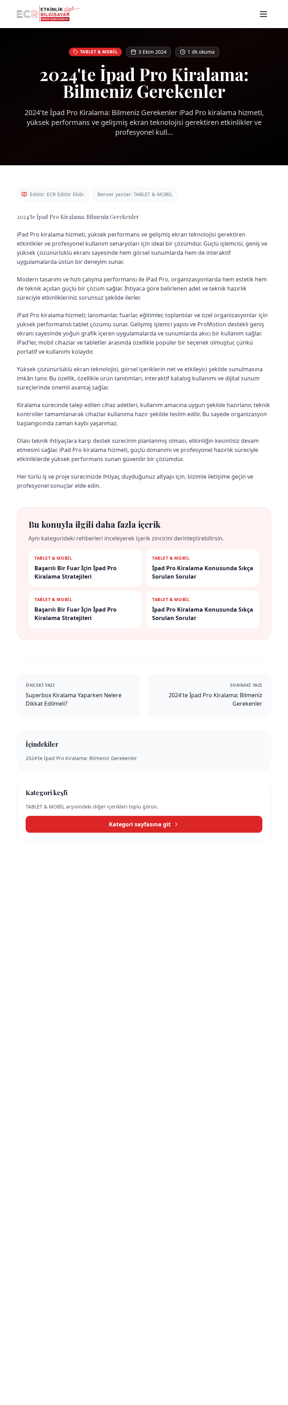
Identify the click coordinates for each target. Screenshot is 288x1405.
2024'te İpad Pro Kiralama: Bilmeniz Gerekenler (81, 758)
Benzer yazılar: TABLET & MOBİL (134, 194)
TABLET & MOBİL (99, 52)
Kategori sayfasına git (140, 824)
